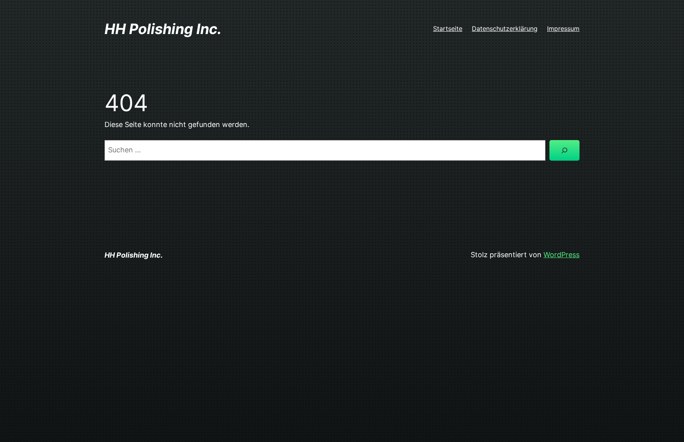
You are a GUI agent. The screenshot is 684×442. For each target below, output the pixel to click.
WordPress (561, 254)
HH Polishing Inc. (163, 29)
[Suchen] (564, 150)
